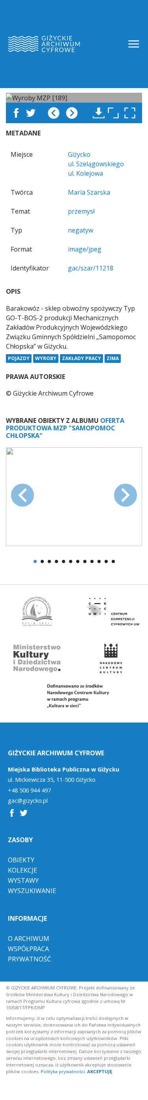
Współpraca (28, 949)
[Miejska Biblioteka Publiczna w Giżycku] (37, 611)
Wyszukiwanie (32, 891)
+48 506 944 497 (29, 790)
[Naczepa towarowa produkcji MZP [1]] (74, 496)
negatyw (80, 230)
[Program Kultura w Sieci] (74, 696)
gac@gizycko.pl (28, 800)
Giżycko (79, 154)
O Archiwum (28, 938)
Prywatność (29, 959)
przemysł (81, 211)
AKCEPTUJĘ (99, 1071)
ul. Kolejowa (85, 173)
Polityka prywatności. (63, 1071)
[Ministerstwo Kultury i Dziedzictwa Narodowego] (37, 658)
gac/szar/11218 (90, 268)
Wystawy (23, 880)
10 (99, 561)
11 (106, 561)
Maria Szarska (89, 192)
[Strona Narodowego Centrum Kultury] (111, 658)
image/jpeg (84, 249)
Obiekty (21, 860)
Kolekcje (22, 870)
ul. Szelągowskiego (96, 164)
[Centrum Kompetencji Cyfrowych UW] (111, 611)
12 (113, 561)
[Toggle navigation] (134, 44)
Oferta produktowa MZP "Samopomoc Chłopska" (65, 428)
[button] (132, 113)
